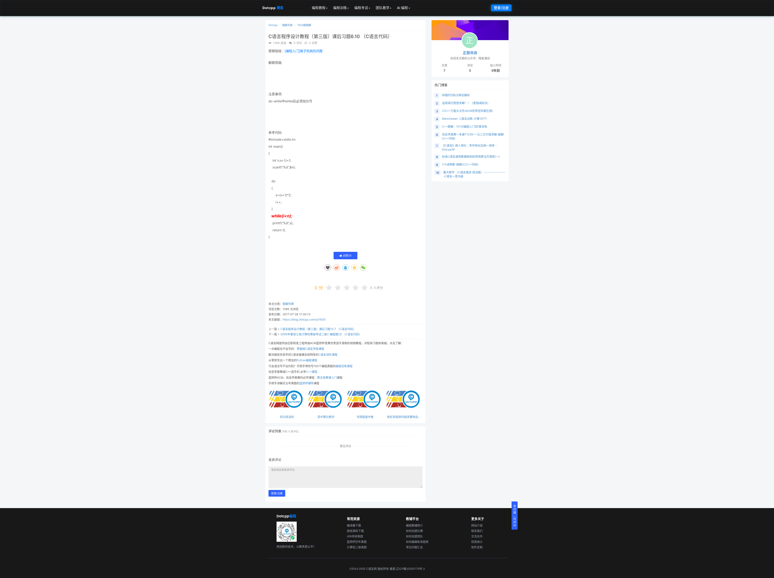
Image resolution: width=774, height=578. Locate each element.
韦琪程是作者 (365, 416)
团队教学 (383, 8)
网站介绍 (477, 525)
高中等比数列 (325, 416)
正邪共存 (470, 53)
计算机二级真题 (357, 547)
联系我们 (477, 530)
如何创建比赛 (414, 530)
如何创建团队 (414, 536)
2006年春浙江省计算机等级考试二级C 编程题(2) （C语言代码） (321, 334)
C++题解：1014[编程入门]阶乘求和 (464, 126)
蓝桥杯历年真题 (357, 541)
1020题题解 (304, 25)
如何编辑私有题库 (417, 541)
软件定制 (477, 547)
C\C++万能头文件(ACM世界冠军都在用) (467, 110)
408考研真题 (355, 536)
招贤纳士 (477, 541)
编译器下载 (354, 525)
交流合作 (477, 536)
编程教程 (320, 8)
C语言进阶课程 (327, 354)
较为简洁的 (287, 416)
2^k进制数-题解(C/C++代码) (460, 164)
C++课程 (311, 371)
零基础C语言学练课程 (310, 348)
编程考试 (362, 8)
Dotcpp (273, 8)
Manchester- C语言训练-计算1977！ (465, 118)
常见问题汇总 (414, 547)
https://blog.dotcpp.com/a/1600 (304, 319)
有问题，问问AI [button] (514, 515)
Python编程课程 (307, 360)
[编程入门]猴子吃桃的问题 (303, 51)
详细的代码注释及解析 (456, 95)
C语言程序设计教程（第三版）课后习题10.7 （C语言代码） (318, 329)
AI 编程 (403, 8)
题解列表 (287, 25)
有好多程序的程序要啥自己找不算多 (404, 416)
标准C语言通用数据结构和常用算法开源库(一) (471, 156)
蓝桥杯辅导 (307, 383)
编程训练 (341, 8)
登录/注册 (501, 8)
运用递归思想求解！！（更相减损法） (466, 103)
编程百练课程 (344, 366)
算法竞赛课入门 (327, 377)
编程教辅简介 (414, 525)
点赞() (347, 255)
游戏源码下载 (355, 530)
